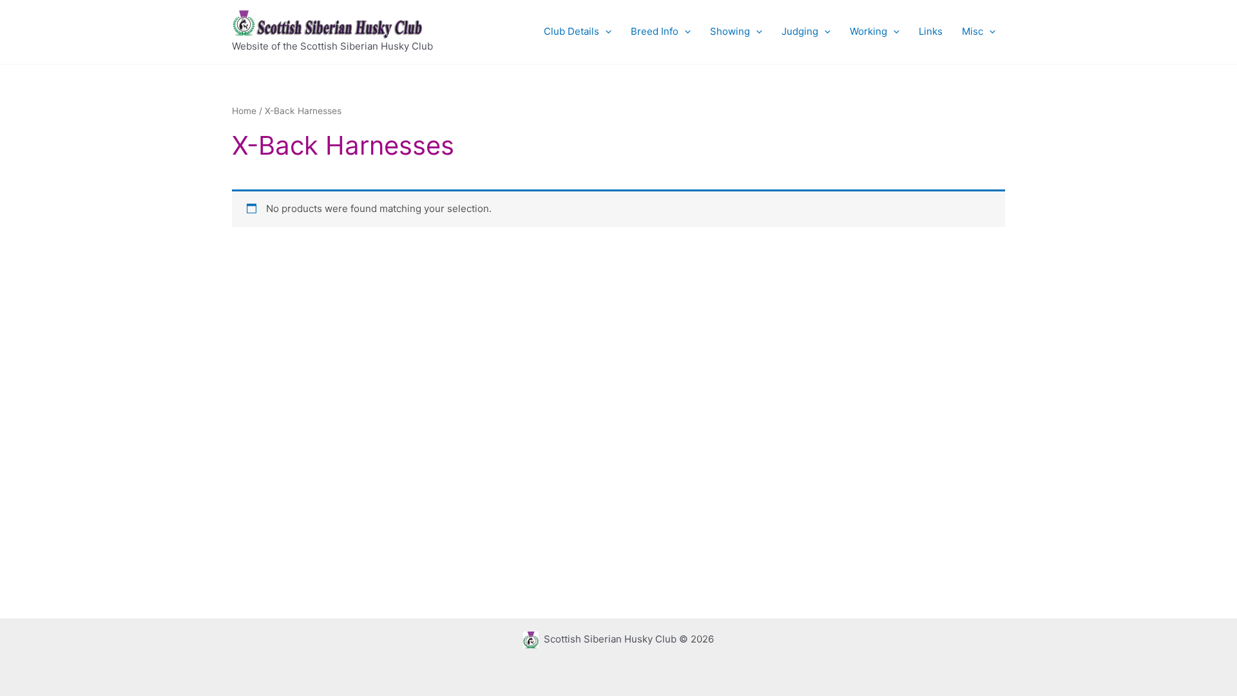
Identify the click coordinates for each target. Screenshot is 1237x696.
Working (868, 31)
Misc (972, 31)
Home (244, 111)
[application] (605, 31)
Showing (730, 31)
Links (931, 31)
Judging (800, 31)
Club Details (571, 31)
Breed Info (654, 31)
